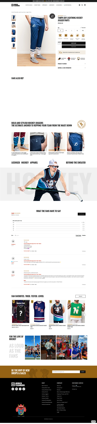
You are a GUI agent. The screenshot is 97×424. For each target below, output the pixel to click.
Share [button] (35, 264)
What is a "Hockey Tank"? (62, 402)
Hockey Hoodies (45, 398)
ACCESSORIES (59, 5)
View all (80, 296)
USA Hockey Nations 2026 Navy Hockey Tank (38, 326)
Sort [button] (12, 235)
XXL (83, 30)
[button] (72, 15)
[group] (17, 213)
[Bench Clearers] (15, 5)
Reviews (58, 389)
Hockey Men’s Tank (46, 387)
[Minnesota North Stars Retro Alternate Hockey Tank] (76, 311)
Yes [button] (30, 264)
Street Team (59, 398)
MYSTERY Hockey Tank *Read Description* (20, 325)
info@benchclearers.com (76, 386)
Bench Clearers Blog (61, 410)
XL (77, 30)
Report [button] (33, 264)
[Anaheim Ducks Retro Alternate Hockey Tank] (58, 311)
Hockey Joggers (45, 394)
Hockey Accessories (46, 404)
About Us (59, 385)
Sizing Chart (59, 387)
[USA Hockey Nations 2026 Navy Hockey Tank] (39, 311)
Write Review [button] (81, 214)
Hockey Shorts (45, 392)
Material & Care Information (64, 68)
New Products (45, 385)
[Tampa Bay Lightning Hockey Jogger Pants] (18, 94)
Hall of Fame (59, 400)
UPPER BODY (44, 5)
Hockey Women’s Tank (46, 389)
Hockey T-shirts (45, 396)
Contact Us (74, 389)
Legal (58, 412)
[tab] (78, 235)
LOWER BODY (51, 5)
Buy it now (74, 46)
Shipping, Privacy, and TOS (62, 394)
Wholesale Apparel (61, 408)
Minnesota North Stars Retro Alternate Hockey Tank (76, 326)
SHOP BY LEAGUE (29, 5)
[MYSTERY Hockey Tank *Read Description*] (21, 311)
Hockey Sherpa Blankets (47, 402)
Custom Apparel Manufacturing (60, 405)
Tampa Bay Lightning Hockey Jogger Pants (17, 108)
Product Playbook (62, 64)
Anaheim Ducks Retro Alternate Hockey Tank (57, 326)
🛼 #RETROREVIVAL (67, 5)
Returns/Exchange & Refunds (63, 392)
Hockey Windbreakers (46, 400)
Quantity (59, 42)
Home (12, 12)
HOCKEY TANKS (37, 5)
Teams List (59, 396)
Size (72, 27)
